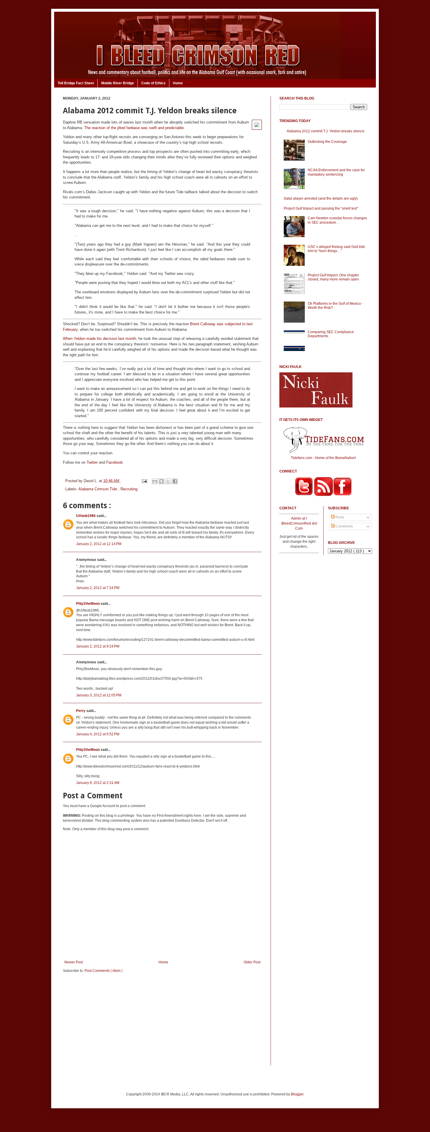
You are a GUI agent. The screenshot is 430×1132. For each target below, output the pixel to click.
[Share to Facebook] (175, 481)
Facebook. (115, 462)
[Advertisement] (162, 1023)
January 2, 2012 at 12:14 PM (98, 544)
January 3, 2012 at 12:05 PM (98, 695)
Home (178, 83)
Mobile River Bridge (117, 83)
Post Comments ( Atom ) (104, 971)
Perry (81, 711)
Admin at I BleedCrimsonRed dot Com (299, 523)
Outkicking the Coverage (327, 142)
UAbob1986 (86, 516)
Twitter (92, 462)
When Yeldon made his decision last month (99, 338)
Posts (339, 517)
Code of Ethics (153, 83)
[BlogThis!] (161, 481)
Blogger (297, 1094)
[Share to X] (168, 481)
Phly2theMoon (88, 604)
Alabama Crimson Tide (98, 489)
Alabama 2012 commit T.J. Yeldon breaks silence (325, 131)
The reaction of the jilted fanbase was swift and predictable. (134, 128)
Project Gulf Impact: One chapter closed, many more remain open (333, 277)
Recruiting (129, 489)
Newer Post (73, 962)
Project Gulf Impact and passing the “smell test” (321, 208)
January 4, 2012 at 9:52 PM (97, 734)
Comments (344, 526)
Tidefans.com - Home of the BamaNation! (323, 458)
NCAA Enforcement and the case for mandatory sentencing (336, 172)
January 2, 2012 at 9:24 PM (97, 646)
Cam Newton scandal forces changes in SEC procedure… (337, 220)
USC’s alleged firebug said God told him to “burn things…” (336, 249)
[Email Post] (144, 481)
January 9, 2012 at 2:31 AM (97, 783)
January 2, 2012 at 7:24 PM (97, 588)
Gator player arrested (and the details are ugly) (321, 198)
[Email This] (155, 481)
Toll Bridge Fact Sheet (76, 83)
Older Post (252, 962)
